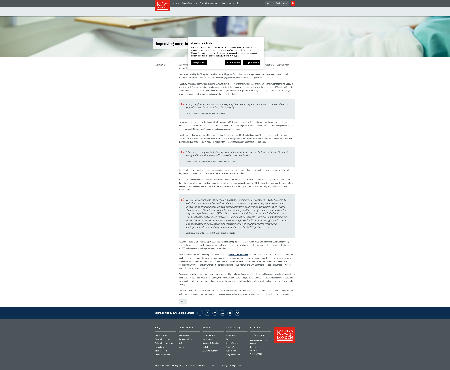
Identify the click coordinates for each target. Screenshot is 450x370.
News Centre (237, 335)
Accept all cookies (251, 63)
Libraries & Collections (213, 343)
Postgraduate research (165, 343)
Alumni (285, 3)
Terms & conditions (162, 366)
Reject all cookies (233, 63)
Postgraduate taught (165, 339)
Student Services (190, 3)
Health (182, 301)
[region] (226, 53)
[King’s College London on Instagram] (215, 313)
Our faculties (229, 3)
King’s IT (213, 347)
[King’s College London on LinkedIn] (222, 313)
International (165, 347)
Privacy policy (177, 366)
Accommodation (213, 339)
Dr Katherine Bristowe (238, 255)
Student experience (165, 355)
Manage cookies (236, 366)
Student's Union (237, 343)
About (241, 3)
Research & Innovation (210, 3)
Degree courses (165, 335)
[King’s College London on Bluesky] (237, 313)
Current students (189, 339)
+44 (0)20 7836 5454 (258, 335)
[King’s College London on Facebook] (200, 313)
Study (176, 3)
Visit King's (237, 347)
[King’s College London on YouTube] (230, 313)
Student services (213, 335)
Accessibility (222, 366)
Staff (278, 3)
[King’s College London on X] (207, 313)
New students (189, 335)
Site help (211, 366)
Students (270, 3)
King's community (237, 355)
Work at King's (237, 351)
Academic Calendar (213, 351)
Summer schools (165, 351)
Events (237, 339)
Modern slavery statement (196, 366)
